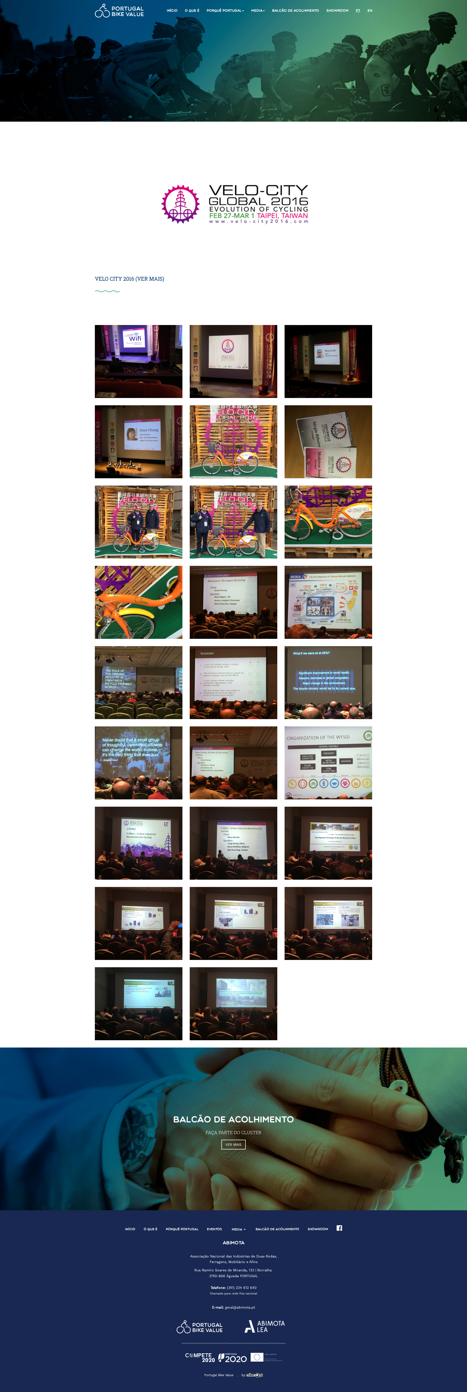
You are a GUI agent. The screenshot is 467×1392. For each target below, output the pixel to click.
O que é (192, 11)
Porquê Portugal (182, 1229)
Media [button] (256, 11)
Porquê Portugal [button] (224, 11)
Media (237, 1229)
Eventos (214, 1229)
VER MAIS (233, 1145)
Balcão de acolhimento (295, 11)
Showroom (337, 11)
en (370, 11)
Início (172, 11)
